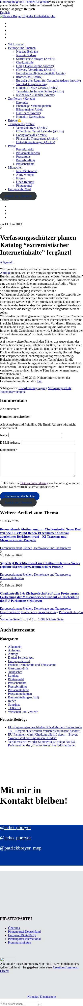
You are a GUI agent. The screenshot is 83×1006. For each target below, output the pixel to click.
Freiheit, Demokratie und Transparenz (47, 548)
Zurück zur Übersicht (18, 196)
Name (4, 435)
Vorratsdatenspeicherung (31, 84)
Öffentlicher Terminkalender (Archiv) (40, 131)
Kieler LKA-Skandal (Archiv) (35, 95)
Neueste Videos (26, 55)
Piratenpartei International (24, 939)
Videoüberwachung (12, 391)
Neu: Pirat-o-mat (26, 171)
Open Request (25, 182)
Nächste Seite (54, 619)
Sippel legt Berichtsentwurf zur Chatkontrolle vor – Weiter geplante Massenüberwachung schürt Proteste (40, 564)
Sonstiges (14, 704)
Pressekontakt (25, 149)
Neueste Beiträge (27, 51)
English (5, 12)
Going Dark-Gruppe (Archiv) (35, 66)
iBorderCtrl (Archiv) (29, 77)
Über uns (14, 928)
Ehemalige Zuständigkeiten (33, 105)
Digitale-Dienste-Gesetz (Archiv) (37, 87)
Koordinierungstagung (33, 388)
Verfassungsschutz (59, 388)
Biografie (22, 102)
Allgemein (6, 262)
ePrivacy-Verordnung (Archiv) (35, 69)
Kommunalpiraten (19, 942)
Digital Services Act (20, 657)
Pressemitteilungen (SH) (23, 697)
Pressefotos (23, 156)
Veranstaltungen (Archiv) (32, 127)
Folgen (20, 178)
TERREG (14, 708)
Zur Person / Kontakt (21, 98)
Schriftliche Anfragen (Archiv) (35, 58)
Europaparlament (11, 548)
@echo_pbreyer (15, 827)
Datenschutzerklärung (34, 483)
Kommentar (9, 449)
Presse (12, 145)
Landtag (13, 675)
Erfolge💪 (15, 120)
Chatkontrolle (24, 62)
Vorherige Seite (10, 619)
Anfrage (5, 272)
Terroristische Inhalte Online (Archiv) (40, 91)
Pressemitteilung (47, 612)
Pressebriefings (25, 160)
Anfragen (14, 650)
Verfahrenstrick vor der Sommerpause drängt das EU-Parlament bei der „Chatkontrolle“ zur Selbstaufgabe (42, 743)
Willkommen (16, 44)
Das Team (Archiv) (28, 113)
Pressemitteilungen (28, 153)
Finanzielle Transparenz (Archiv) (37, 138)
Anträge (13, 654)
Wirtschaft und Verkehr (22, 711)
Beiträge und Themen (22, 48)
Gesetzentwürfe (10, 612)
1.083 (41, 619)
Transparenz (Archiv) (21, 124)
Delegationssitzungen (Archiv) (35, 142)
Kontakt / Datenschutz (30, 116)
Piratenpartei (24, 185)
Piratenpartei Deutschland (24, 931)
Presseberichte (25, 164)
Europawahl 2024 (19, 189)
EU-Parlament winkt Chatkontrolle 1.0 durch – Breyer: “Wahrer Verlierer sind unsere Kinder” (43, 736)
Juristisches (15, 672)
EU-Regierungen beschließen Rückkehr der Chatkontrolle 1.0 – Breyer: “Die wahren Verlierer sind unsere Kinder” (45, 729)
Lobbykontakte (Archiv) (31, 135)
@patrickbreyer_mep (21, 847)
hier (39, 381)
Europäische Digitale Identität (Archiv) (40, 73)
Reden (12, 701)
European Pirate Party (22, 935)
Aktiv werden (25, 174)
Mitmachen (15, 167)
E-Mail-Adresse (10, 442)
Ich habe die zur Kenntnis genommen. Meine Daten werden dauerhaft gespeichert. (40, 484)
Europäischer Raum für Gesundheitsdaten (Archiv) (48, 80)
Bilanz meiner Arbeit (29, 109)
